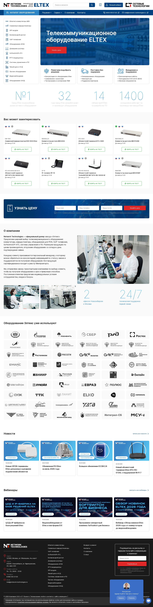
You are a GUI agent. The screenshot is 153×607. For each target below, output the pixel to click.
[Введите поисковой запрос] (92, 5)
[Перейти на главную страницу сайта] (26, 5)
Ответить (131, 598)
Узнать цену (56, 50)
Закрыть (121, 598)
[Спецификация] (100, 4)
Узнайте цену (135, 208)
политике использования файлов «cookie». (33, 602)
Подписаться (132, 564)
